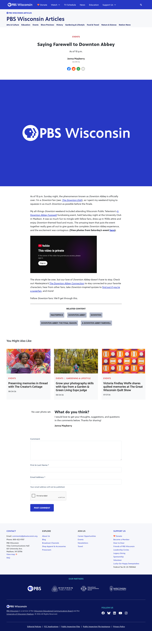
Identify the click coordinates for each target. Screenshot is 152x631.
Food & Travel (93, 25)
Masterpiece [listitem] (57, 315)
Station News (125, 25)
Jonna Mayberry (76, 58)
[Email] (83, 69)
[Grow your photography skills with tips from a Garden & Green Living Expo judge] (76, 361)
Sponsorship (118, 557)
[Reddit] (73, 69)
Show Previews (47, 25)
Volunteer (117, 560)
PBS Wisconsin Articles (35, 19)
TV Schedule (70, 5)
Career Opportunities (87, 536)
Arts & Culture (13, 25)
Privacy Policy (119, 626)
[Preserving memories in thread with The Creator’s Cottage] (28, 361)
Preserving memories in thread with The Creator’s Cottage (28, 385)
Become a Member (121, 539)
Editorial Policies (34, 626)
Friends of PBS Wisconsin (124, 546)
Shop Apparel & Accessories (54, 546)
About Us (46, 536)
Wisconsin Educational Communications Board (53, 611)
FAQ (8, 558)
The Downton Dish (72, 200)
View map (11, 554)
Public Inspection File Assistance (96, 626)
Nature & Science (108, 25)
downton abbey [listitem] (76, 315)
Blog (44, 539)
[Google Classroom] (78, 69)
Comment (35, 439)
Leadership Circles (121, 550)
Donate (43, 5)
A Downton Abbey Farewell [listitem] (96, 323)
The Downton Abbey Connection (66, 283)
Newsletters (83, 543)
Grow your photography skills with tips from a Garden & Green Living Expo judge (75, 387)
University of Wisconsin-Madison (20, 614)
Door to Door (118, 543)
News (82, 5)
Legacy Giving (119, 553)
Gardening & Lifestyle (75, 25)
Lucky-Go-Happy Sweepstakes (126, 563)
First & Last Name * (39, 465)
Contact (11, 531)
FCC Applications (51, 626)
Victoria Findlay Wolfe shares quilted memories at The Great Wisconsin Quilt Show (123, 387)
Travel (80, 546)
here (112, 230)
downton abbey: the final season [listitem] (59, 323)
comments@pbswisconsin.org (24, 536)
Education (94, 5)
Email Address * (37, 477)
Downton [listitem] (96, 315)
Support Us (108, 5)
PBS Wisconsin (13, 611)
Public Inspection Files (70, 626)
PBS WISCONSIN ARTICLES (20, 13)
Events (35, 25)
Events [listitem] (76, 36)
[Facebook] (68, 69)
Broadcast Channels (50, 543)
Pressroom (46, 550)
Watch (54, 5)
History (59, 25)
